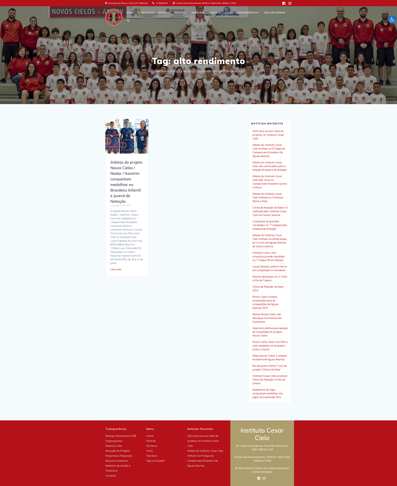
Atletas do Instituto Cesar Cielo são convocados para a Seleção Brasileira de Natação (269, 166)
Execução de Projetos (117, 450)
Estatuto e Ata (113, 446)
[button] (128, 21)
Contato (215, 12)
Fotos (229, 12)
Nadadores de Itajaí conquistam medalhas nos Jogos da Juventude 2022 (267, 393)
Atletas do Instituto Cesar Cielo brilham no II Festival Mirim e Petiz (267, 197)
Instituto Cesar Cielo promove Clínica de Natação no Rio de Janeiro (269, 379)
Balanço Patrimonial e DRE (120, 436)
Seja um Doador (274, 12)
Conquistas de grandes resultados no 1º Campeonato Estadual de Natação (269, 225)
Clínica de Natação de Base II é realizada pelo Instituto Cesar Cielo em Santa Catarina (270, 211)
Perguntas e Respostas (118, 455)
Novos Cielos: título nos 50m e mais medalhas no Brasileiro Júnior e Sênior (270, 345)
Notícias (164, 12)
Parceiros (198, 12)
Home (130, 12)
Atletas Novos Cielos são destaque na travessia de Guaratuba (266, 318)
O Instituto (146, 12)
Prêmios (179, 12)
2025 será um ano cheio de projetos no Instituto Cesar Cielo (268, 134)
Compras (110, 475)
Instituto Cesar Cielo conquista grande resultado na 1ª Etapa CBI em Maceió (268, 256)
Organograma (113, 441)
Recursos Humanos (116, 460)
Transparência (247, 12)
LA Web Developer (262, 472)
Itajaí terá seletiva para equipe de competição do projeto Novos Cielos (270, 331)
